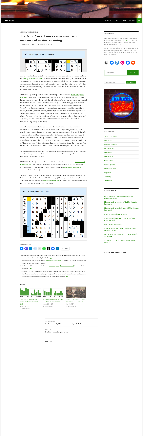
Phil (34, 44)
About (107, 20)
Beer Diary (9, 20)
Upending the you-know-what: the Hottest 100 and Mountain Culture (120, 229)
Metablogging (108, 156)
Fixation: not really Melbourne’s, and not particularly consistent (66, 322)
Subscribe (133, 73)
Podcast (123, 20)
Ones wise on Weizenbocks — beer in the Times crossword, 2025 (29, 301)
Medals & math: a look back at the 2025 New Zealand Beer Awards (121, 209)
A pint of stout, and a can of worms (115, 214)
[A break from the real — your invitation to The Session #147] (76, 292)
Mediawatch (108, 152)
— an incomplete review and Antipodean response (118, 197)
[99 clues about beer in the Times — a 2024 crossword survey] (53, 292)
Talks (116, 20)
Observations (108, 160)
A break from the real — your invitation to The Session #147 (75, 300)
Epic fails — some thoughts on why (56, 330)
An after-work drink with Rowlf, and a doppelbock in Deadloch (121, 241)
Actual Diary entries (110, 136)
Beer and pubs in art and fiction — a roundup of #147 (121, 235)
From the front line (110, 144)
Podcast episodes (109, 164)
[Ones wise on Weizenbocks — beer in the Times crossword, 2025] (30, 292)
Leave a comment (46, 44)
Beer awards (108, 140)
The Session (108, 181)
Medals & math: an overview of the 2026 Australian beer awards (120, 203)
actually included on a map (32, 78)
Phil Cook (125, 40)
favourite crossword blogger (51, 181)
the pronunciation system (53, 260)
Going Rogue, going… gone (113, 224)
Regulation (107, 172)
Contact (132, 20)
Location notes (109, 148)
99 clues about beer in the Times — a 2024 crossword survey (53, 300)
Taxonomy (34, 32)
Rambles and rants (110, 168)
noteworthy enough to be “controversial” (61, 266)
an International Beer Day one (72, 167)
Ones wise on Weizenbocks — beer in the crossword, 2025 (119, 219)
